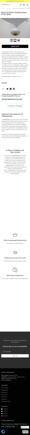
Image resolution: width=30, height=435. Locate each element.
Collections (8, 8)
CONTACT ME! (10, 426)
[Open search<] (20, 4)
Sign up (15, 355)
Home (2, 8)
